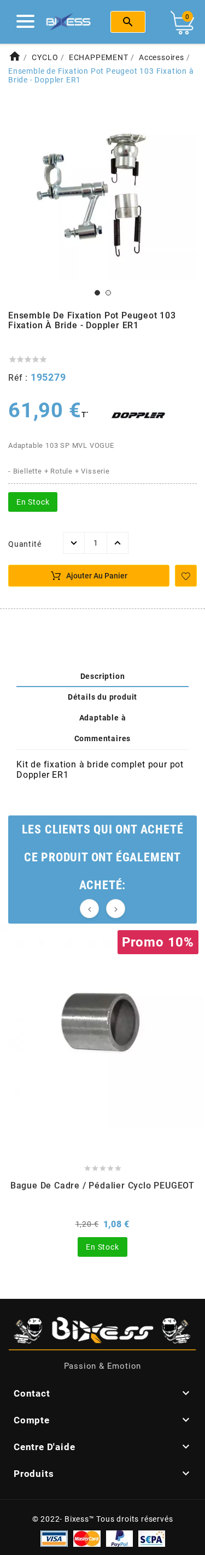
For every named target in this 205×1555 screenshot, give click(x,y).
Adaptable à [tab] (102, 717)
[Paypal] (119, 1538)
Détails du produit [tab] (102, 697)
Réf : (19, 378)
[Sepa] (151, 1538)
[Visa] (54, 1538)
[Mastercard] (87, 1538)
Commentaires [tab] (102, 738)
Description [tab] (102, 676)
